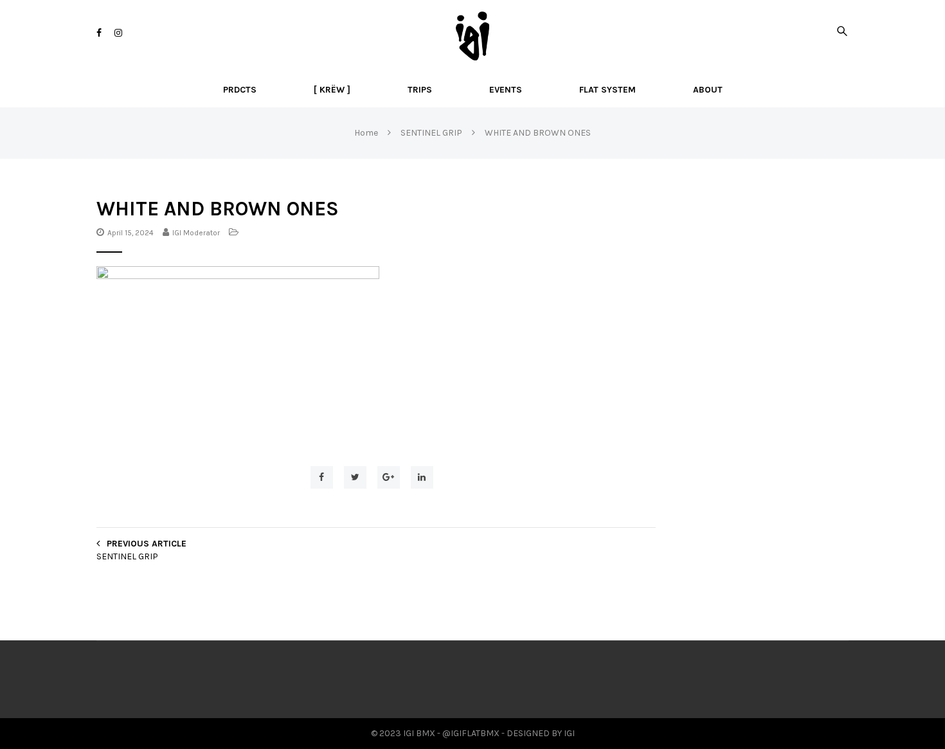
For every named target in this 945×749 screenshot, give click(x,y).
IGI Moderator (196, 232)
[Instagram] (118, 33)
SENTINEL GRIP (127, 556)
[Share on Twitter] (355, 477)
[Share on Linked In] (422, 477)
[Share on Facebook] (321, 477)
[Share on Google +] (388, 477)
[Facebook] (99, 33)
